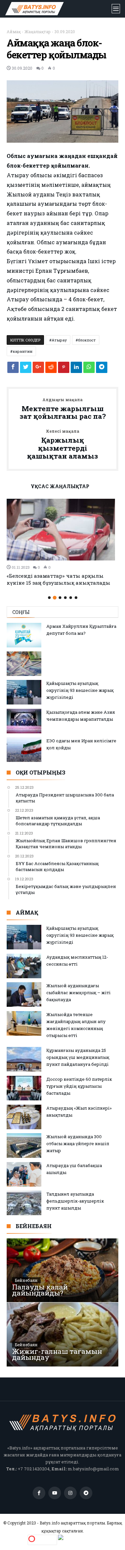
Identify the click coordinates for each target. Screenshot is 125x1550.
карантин (22, 351)
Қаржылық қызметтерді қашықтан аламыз (62, 444)
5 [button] (70, 597)
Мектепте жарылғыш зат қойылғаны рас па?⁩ (63, 409)
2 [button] (54, 597)
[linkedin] (76, 369)
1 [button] (49, 597)
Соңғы (21, 612)
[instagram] (70, 1493)
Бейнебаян (26, 1280)
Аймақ (14, 31)
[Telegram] (86, 1493)
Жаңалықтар (37, 31)
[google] (38, 369)
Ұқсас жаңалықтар (60, 486)
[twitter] (25, 369)
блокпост (87, 339)
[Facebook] (39, 1493)
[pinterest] (63, 369)
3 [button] (60, 597)
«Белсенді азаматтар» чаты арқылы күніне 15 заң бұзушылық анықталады (58, 579)
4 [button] (65, 597)
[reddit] (51, 369)
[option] (62, 543)
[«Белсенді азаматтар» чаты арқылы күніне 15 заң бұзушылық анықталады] (62, 530)
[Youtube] (54, 1493)
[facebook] (13, 369)
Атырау (59, 339)
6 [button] (76, 597)
